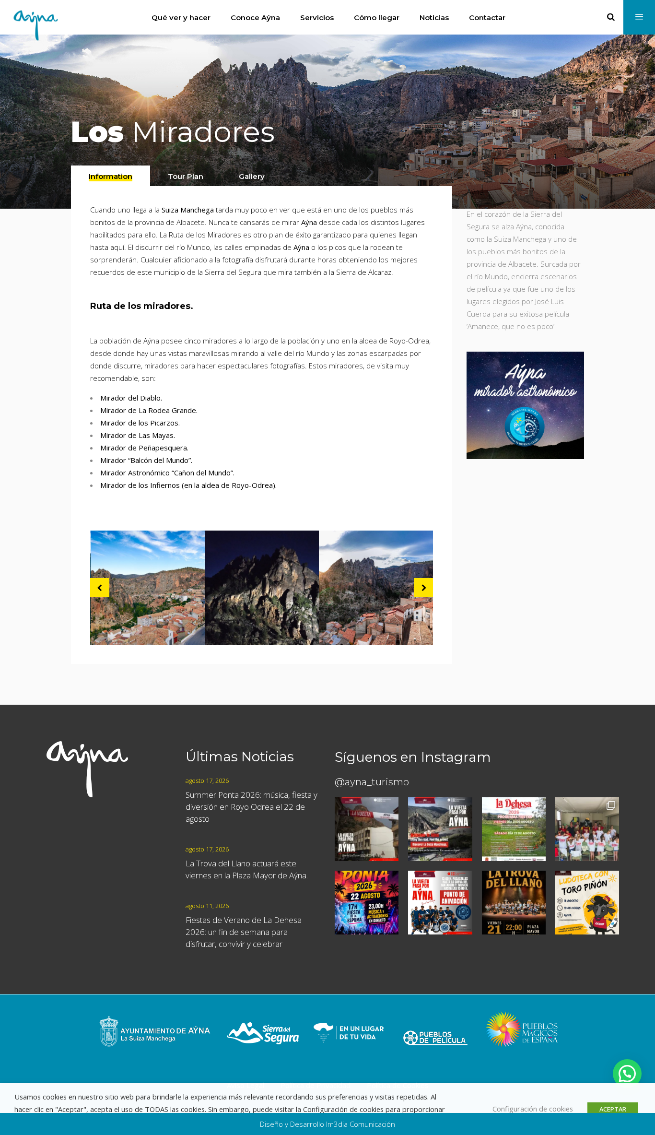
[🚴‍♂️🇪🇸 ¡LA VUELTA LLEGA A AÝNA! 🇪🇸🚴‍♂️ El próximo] (366, 829)
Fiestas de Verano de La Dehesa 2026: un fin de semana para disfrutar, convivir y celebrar (244, 931)
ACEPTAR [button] (612, 1109)
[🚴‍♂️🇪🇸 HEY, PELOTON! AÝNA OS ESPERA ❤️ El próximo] (440, 829)
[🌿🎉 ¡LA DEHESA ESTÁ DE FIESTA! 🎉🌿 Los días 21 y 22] (514, 829)
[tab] (110, 176)
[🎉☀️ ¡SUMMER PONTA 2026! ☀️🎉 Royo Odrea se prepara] (366, 902)
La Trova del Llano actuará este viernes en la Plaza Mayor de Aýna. (247, 869)
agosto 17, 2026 (207, 780)
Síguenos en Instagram (413, 757)
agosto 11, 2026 (207, 905)
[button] (627, 1073)
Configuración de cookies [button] (532, 1108)
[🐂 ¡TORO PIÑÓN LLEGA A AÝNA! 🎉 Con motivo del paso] (587, 902)
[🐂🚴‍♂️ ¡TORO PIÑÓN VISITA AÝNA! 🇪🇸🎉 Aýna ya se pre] (587, 829)
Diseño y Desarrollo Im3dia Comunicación (327, 1124)
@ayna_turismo (372, 782)
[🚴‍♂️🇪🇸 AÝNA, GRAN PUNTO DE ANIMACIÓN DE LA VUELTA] (440, 902)
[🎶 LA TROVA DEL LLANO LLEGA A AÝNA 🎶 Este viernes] (514, 902)
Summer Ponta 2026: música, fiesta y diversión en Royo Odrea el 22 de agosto (251, 806)
